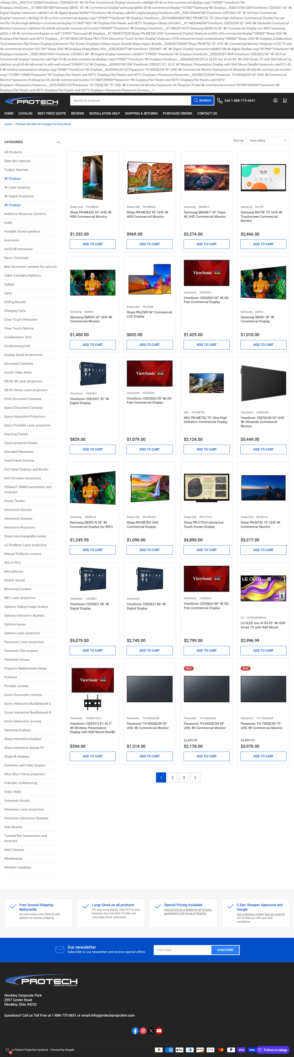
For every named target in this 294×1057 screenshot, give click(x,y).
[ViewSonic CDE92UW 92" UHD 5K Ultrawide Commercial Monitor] (263, 383)
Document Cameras (18, 364)
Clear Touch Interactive (20, 320)
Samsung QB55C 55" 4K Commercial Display (257, 319)
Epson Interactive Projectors (24, 416)
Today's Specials (16, 170)
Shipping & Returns (141, 113)
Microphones (13, 571)
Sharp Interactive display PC (24, 748)
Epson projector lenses (21, 443)
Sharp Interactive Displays (23, 739)
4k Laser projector (17, 187)
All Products (13, 152)
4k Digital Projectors (19, 196)
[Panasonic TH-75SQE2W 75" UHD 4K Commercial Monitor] (263, 689)
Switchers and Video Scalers (24, 765)
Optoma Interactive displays (24, 615)
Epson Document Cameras (23, 408)
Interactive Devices (18, 510)
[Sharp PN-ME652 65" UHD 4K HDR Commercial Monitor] (93, 178)
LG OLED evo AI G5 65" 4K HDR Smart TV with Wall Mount (263, 625)
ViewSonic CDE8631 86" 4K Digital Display (146, 606)
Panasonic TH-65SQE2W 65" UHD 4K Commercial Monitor (205, 726)
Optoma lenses (15, 624)
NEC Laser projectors (19, 598)
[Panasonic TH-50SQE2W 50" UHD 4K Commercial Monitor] (149, 689)
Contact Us (207, 113)
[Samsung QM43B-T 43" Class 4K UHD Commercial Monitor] (206, 178)
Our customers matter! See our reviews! (261, 914)
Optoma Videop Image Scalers (26, 607)
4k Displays (12, 179)
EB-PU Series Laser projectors (26, 390)
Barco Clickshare (16, 258)
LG (242, 617)
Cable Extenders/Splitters (22, 275)
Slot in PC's (12, 563)
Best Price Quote (52, 113)
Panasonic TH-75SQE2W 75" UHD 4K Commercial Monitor (262, 726)
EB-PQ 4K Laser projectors (23, 381)
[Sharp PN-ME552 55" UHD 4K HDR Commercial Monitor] (149, 178)
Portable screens (16, 686)
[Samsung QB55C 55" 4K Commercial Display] (263, 282)
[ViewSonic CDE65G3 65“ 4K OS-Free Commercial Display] (206, 273)
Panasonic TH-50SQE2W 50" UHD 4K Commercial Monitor (148, 726)
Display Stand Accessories (23, 355)
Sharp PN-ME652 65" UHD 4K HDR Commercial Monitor (90, 214)
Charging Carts (15, 311)
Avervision (11, 240)
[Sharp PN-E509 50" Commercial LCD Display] (149, 280)
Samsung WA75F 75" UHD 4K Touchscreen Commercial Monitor (261, 216)
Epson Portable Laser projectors (27, 425)
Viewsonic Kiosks (17, 801)
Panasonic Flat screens (21, 651)
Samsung (189, 206)
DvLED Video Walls (18, 372)
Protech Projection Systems (31, 1049)
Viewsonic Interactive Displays (26, 818)
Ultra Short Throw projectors (24, 774)
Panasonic (133, 718)
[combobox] (142, 100)
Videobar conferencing (20, 783)
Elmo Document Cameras (22, 399)
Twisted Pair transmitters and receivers (25, 838)
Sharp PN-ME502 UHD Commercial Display (142, 525)
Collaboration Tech (18, 337)
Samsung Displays (17, 730)
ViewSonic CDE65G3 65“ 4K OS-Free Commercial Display (206, 300)
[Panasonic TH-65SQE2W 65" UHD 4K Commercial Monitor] (206, 689)
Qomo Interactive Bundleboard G (27, 704)
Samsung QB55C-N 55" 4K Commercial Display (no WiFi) (91, 525)
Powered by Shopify (62, 1049)
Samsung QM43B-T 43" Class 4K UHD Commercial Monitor (205, 214)
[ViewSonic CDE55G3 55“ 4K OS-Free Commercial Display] (149, 373)
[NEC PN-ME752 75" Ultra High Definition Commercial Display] (206, 383)
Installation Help (104, 113)
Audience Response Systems (25, 214)
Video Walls (13, 792)
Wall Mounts (13, 827)
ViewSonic (190, 292)
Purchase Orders (177, 113)
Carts (8, 293)
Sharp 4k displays (16, 756)
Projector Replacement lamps (25, 668)
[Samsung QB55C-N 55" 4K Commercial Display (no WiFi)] (93, 488)
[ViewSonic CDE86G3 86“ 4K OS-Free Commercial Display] (206, 579)
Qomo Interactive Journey (22, 721)
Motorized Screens (17, 589)
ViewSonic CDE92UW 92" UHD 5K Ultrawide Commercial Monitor (262, 422)
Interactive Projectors (19, 527)
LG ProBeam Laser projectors (25, 545)
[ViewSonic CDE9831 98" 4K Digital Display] (93, 579)
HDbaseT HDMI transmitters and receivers (27, 489)
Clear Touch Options (19, 328)
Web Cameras (14, 850)
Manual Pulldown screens (22, 554)
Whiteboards (13, 859)
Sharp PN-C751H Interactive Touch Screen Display (204, 525)
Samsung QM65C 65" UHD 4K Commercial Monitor (91, 319)
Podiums (10, 677)
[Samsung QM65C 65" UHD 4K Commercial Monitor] (93, 282)
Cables (9, 284)
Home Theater (14, 501)
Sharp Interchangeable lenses (25, 536)
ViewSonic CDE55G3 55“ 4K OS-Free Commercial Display (149, 401)
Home (8, 113)
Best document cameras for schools (30, 267)
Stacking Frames (16, 434)
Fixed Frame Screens (19, 461)
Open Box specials (17, 161)
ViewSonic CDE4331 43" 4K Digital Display (89, 401)
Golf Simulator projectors (22, 478)
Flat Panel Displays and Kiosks (26, 469)
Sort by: (239, 140)
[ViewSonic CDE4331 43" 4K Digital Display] (93, 373)
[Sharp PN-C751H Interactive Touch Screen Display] (206, 488)
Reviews (77, 113)
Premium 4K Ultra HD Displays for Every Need (43, 124)
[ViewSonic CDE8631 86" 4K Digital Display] (149, 579)
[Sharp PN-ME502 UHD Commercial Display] (149, 488)
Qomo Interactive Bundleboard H (27, 712)
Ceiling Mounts (15, 302)
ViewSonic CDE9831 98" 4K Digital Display (89, 606)
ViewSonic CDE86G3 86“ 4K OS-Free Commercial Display (206, 606)
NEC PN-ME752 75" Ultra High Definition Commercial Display (205, 420)
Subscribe (225, 950)
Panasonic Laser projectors (24, 642)
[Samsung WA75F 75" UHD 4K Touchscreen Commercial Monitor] (263, 178)
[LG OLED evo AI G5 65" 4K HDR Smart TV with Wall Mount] (263, 588)
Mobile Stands (14, 580)
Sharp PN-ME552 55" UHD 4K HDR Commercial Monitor (147, 214)
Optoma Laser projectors (22, 633)
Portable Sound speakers (22, 231)
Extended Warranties (19, 452)
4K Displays (12, 205)
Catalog (25, 113)
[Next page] (195, 777)
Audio (8, 223)
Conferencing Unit (17, 346)
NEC (186, 412)
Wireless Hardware (17, 867)
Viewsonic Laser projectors (24, 809)
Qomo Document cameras (23, 695)
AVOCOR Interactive (18, 249)
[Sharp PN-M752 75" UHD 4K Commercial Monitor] (263, 488)
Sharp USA (76, 206)
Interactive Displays (18, 519)
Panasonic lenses (17, 660)
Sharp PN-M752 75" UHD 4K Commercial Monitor (260, 525)
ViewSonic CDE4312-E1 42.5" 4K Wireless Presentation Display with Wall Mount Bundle (92, 728)
